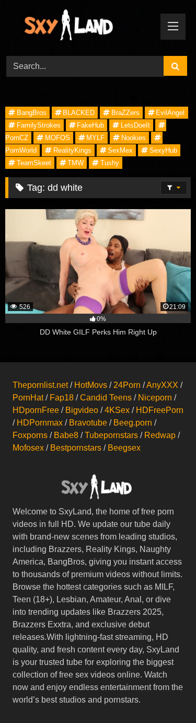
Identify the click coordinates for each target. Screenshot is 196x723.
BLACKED (79, 113)
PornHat (28, 397)
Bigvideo (81, 410)
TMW (75, 163)
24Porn (127, 385)
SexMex (120, 150)
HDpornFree (36, 410)
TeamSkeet (34, 163)
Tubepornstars (111, 435)
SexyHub (163, 150)
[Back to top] (163, 692)
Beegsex (124, 447)
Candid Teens (106, 397)
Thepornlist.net (40, 385)
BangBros (32, 113)
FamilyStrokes (39, 125)
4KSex (117, 410)
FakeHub (90, 125)
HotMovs (90, 385)
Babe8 (66, 435)
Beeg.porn (132, 422)
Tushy (109, 163)
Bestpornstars (75, 447)
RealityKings (72, 150)
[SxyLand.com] (80, 26)
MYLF (95, 138)
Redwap (160, 435)
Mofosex (28, 447)
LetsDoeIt (135, 125)
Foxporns (30, 435)
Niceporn (155, 397)
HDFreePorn (159, 410)
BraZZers (125, 113)
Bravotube (88, 422)
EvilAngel (170, 113)
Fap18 (62, 397)
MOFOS (57, 138)
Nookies (133, 138)
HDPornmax (40, 422)
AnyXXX (162, 385)
